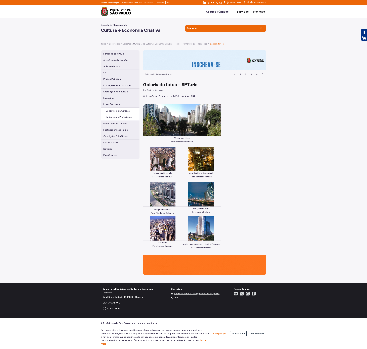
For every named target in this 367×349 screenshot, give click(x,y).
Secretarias (114, 43)
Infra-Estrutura (111, 104)
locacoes (202, 43)
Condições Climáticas (115, 136)
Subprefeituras (111, 66)
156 (168, 2)
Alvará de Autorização (115, 60)
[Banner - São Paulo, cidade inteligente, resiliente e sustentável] (204, 264)
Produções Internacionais (117, 85)
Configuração (219, 333)
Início (103, 43)
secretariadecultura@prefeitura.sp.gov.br (196, 293)
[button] (263, 74)
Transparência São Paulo (131, 2)
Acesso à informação (110, 2)
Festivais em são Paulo (115, 129)
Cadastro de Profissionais (119, 117)
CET (105, 72)
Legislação (149, 2)
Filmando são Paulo (113, 53)
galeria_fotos (217, 43)
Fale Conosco (110, 155)
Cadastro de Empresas (118, 110)
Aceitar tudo (238, 333)
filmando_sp (189, 43)
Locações (108, 97)
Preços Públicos (112, 78)
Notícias (107, 148)
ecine (177, 43)
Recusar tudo (257, 333)
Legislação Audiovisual (115, 91)
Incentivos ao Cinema (115, 123)
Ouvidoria (160, 2)
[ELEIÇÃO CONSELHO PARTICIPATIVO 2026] (204, 60)
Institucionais (110, 142)
